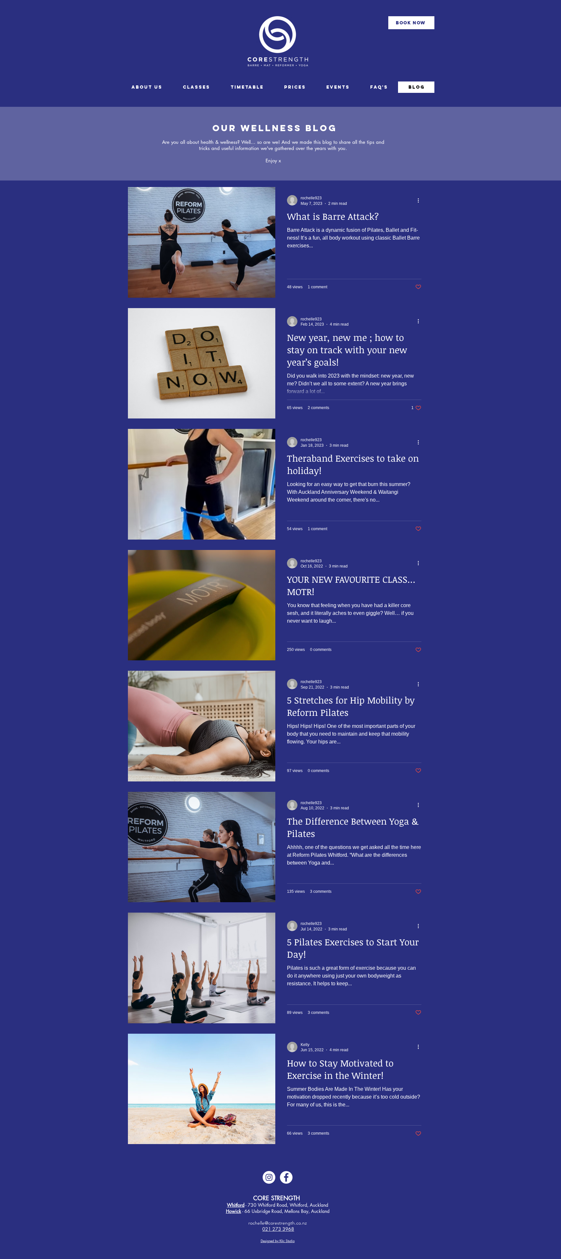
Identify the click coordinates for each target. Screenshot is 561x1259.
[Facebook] (286, 1177)
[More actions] (420, 200)
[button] (247, 87)
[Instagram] (269, 1177)
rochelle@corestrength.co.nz (277, 1223)
